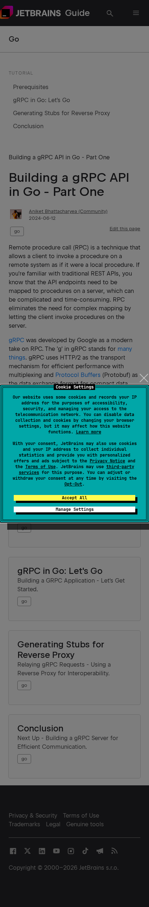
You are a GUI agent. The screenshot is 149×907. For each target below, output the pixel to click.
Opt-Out (73, 484)
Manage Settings (75, 509)
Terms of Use (40, 467)
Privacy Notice (107, 461)
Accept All (74, 498)
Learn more (88, 432)
